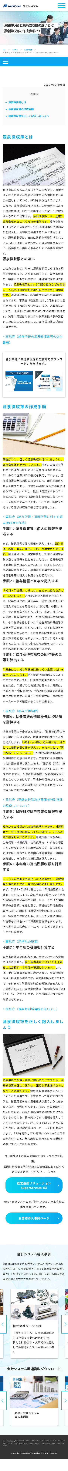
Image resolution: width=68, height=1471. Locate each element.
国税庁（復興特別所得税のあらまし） (32, 1009)
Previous (3, 1324)
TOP (4, 49)
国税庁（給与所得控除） (22, 711)
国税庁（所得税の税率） (22, 941)
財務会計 (28, 49)
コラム (15, 49)
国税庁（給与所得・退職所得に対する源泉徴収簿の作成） (33, 519)
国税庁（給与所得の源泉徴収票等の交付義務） (33, 339)
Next (64, 1324)
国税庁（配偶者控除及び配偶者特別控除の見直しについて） (33, 802)
